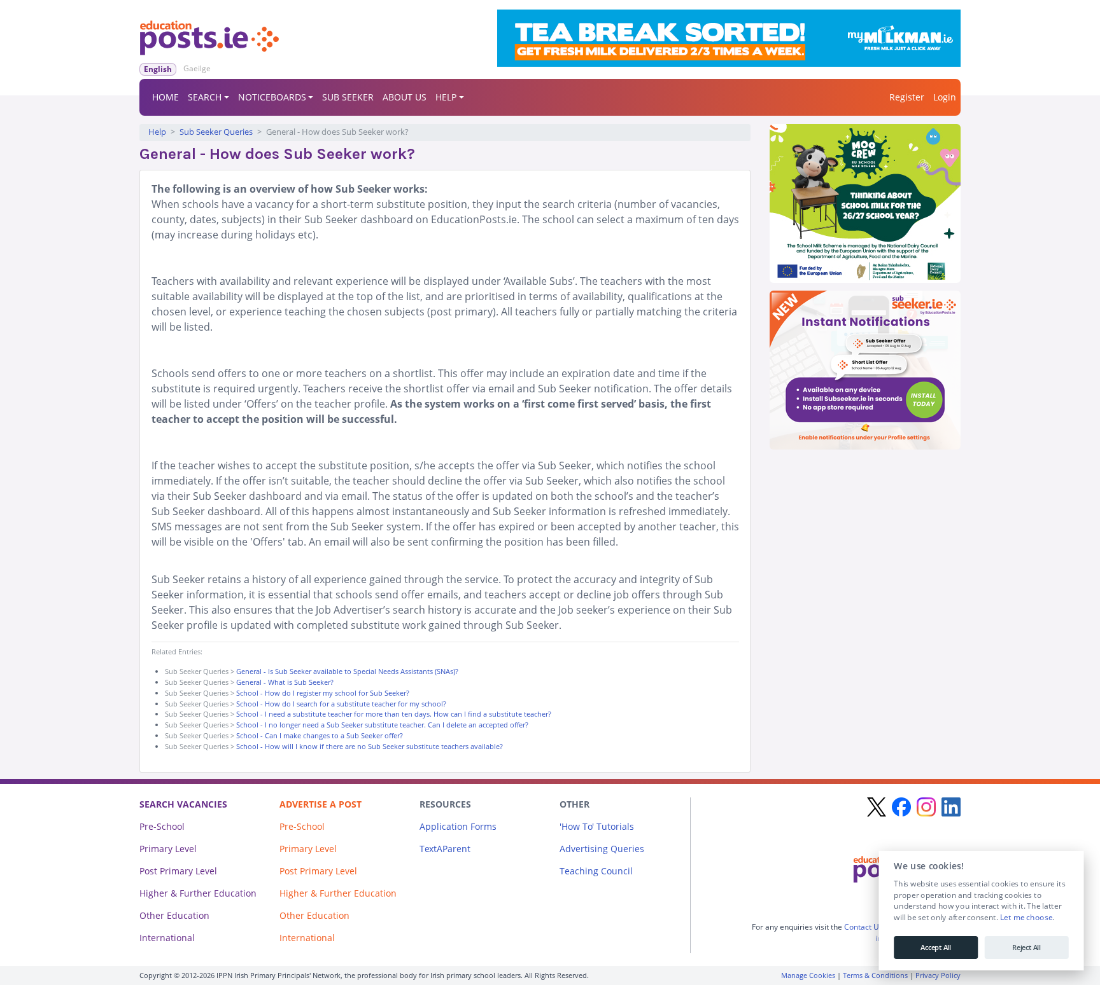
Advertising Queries (602, 849)
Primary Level (168, 849)
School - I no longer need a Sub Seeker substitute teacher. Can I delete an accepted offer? (382, 724)
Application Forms (458, 826)
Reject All (1026, 947)
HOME (165, 97)
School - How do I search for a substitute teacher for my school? (341, 703)
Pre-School (162, 826)
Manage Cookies (808, 975)
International (167, 938)
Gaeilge (197, 68)
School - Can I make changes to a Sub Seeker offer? (319, 735)
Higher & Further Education (198, 893)
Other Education (174, 915)
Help (157, 132)
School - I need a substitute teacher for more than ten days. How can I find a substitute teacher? (393, 714)
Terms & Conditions (875, 975)
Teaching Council (596, 871)
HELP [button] (445, 97)
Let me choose (1025, 918)
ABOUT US (405, 97)
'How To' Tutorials (597, 826)
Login (944, 97)
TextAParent (445, 849)
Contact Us (863, 926)
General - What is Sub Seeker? (285, 682)
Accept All (935, 947)
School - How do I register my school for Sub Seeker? (322, 693)
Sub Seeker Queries (216, 132)
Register (906, 97)
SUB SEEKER (348, 97)
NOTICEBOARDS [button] (272, 97)
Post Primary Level (178, 871)
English (158, 69)
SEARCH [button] (205, 97)
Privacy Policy (938, 975)
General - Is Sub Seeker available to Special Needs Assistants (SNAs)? (347, 671)
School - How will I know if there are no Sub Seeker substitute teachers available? (369, 746)
